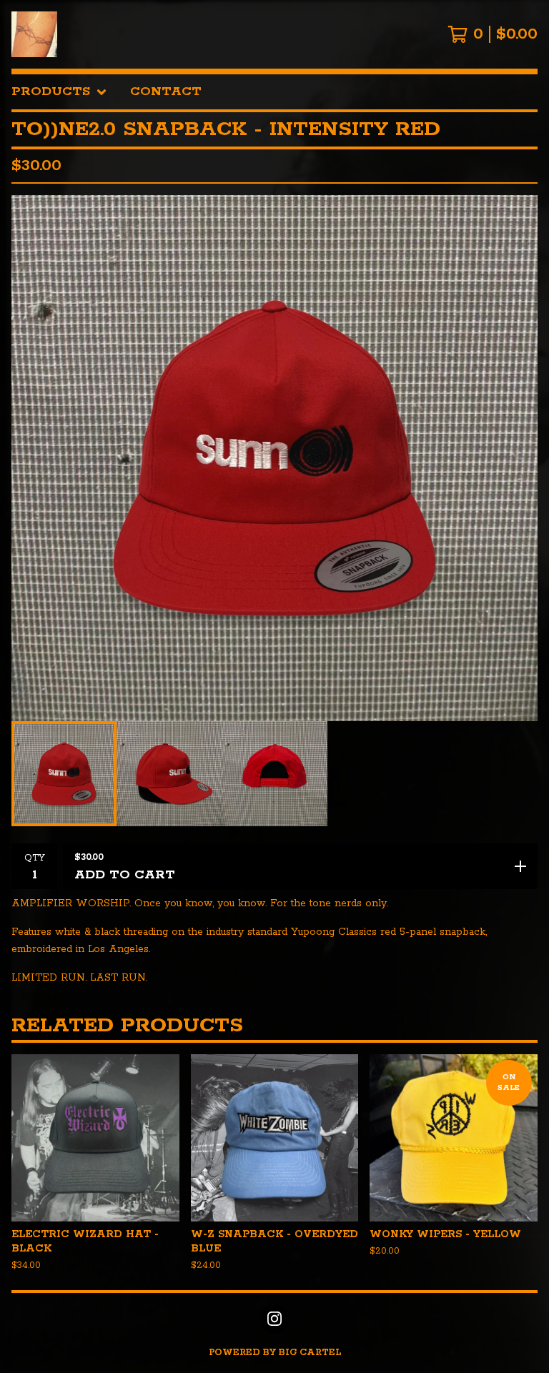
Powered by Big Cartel (275, 1352)
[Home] (34, 34)
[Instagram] (274, 1318)
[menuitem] (59, 91)
